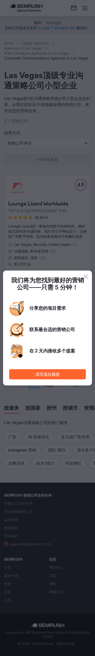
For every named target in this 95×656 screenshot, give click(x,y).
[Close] (86, 277)
